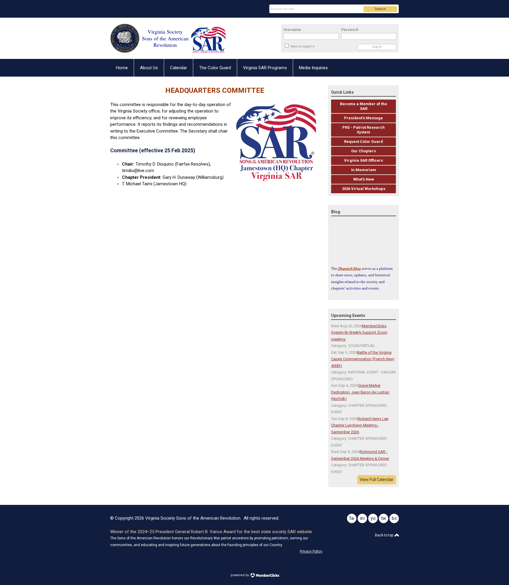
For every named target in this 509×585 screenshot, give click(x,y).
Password (349, 30)
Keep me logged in (303, 46)
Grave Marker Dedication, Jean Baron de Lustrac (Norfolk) (360, 392)
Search (380, 9)
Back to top (384, 535)
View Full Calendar (377, 479)
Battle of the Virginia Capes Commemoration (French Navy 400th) (362, 359)
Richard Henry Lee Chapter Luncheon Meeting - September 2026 (359, 425)
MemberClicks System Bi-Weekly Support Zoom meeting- (359, 332)
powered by (240, 575)
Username (292, 30)
